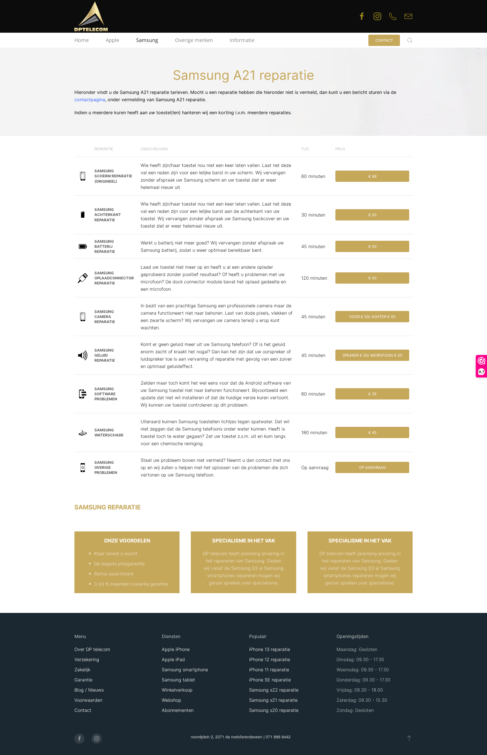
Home (81, 40)
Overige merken (194, 40)
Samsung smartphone (185, 669)
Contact (384, 40)
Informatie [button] (242, 40)
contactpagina (89, 99)
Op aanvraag (372, 467)
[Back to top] (409, 738)
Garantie (83, 680)
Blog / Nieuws (89, 690)
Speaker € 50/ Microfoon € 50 (372, 355)
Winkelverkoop (177, 690)
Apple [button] (112, 40)
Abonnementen (178, 710)
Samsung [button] (147, 40)
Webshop (171, 700)
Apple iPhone (176, 649)
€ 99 (372, 176)
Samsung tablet (178, 680)
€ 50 (372, 215)
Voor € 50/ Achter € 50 (372, 316)
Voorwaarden (88, 700)
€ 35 (372, 394)
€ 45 (372, 432)
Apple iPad (173, 659)
